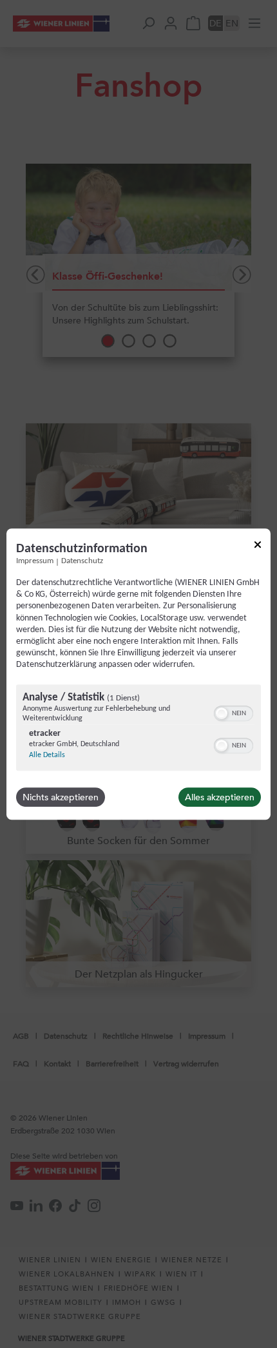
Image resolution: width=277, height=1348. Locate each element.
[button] (221, 713)
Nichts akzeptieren (61, 797)
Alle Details (47, 755)
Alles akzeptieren (219, 797)
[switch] (233, 712)
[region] (138, 729)
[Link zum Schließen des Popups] (257, 547)
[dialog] (138, 674)
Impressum (34, 561)
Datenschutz (82, 561)
